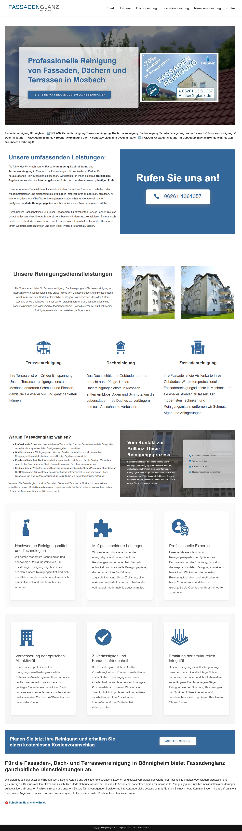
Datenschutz (137, 828)
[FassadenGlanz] (34, 8)
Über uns (125, 8)
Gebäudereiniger (21, 252)
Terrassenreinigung (207, 8)
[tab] (20, 252)
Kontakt (231, 8)
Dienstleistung (51, 252)
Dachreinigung (146, 8)
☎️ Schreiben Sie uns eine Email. (25, 802)
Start (110, 8)
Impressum (126, 828)
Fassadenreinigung (175, 8)
